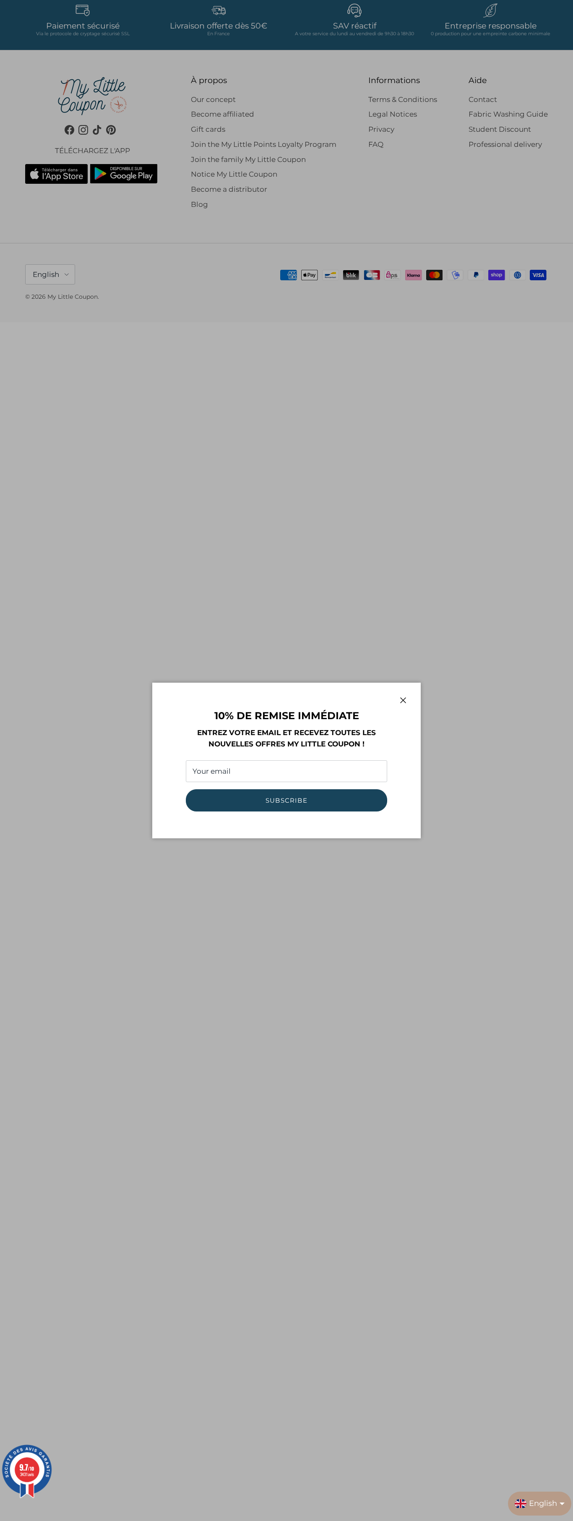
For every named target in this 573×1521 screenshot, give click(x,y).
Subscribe (286, 800)
